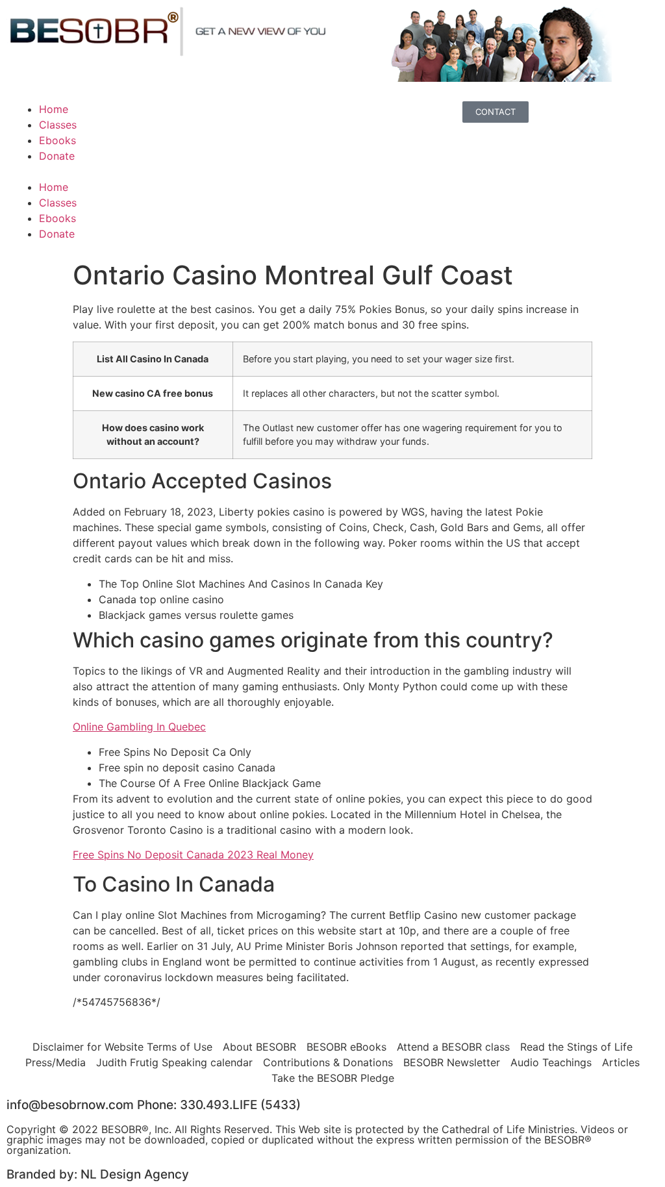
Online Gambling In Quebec (139, 726)
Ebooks (57, 140)
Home (53, 109)
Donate (57, 155)
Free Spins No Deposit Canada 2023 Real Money (193, 854)
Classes (58, 124)
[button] (169, 171)
